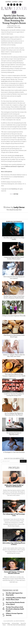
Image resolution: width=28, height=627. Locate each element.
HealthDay (14, 189)
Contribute (15, 1)
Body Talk (16, 194)
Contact (21, 1)
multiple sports (19, 155)
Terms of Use (23, 623)
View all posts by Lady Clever (14, 209)
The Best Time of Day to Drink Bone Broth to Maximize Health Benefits (15, 609)
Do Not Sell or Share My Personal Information (16, 624)
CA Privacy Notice (15, 623)
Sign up (23, 461)
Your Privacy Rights (6, 623)
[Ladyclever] (14, 8)
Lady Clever (10, 27)
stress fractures (21, 109)
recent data (4, 81)
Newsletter (8, 1)
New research (5, 37)
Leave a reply (17, 27)
